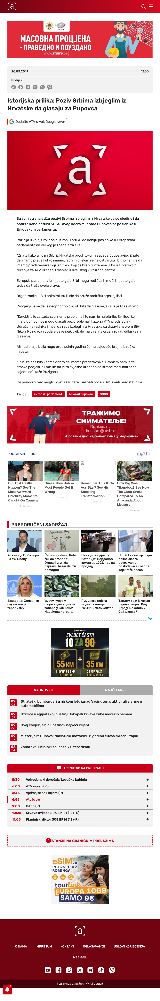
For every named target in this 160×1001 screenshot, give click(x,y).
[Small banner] (80, 652)
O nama (21, 946)
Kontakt (67, 946)
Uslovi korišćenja (129, 946)
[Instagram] (69, 970)
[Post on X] (35, 87)
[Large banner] (80, 39)
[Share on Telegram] (28, 87)
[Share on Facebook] (20, 87)
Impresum (44, 946)
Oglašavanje (94, 946)
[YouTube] (48, 970)
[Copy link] (13, 87)
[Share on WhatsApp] (42, 87)
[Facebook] (58, 970)
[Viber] (112, 970)
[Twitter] (80, 970)
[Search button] (143, 6)
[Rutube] (90, 970)
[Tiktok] (101, 970)
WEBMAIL (80, 957)
